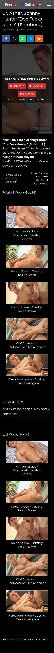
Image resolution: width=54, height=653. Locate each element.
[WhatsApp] (22, 38)
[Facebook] (6, 38)
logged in (29, 409)
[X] (14, 38)
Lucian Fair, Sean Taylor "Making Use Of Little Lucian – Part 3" (40, 178)
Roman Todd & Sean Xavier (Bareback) (13, 178)
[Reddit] (39, 38)
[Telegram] (30, 38)
